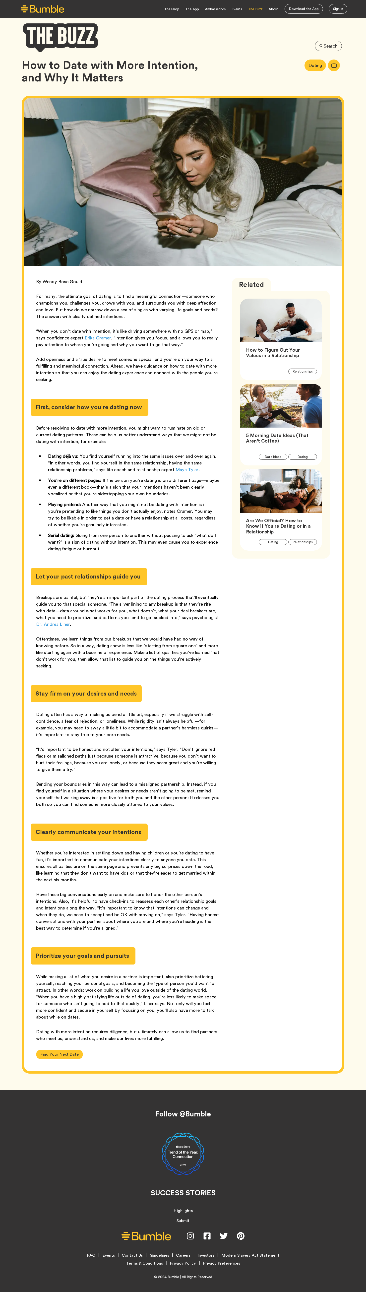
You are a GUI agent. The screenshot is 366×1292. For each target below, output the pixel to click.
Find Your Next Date (59, 1054)
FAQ (91, 1255)
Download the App (304, 8)
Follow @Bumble (183, 1114)
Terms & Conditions (144, 1263)
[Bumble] (42, 9)
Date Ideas (276, 456)
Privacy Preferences (221, 1263)
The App (192, 8)
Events (237, 8)
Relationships (305, 371)
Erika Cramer (98, 337)
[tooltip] (334, 65)
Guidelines (159, 1255)
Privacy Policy (183, 1263)
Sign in (338, 8)
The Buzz (255, 8)
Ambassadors (215, 8)
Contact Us (132, 1255)
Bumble (173, 1277)
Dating (317, 65)
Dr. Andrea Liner (53, 624)
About (274, 8)
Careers (183, 1255)
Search (331, 46)
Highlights (183, 1211)
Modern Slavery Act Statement (250, 1255)
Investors (205, 1255)
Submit (183, 1221)
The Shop (171, 8)
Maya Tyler (187, 469)
